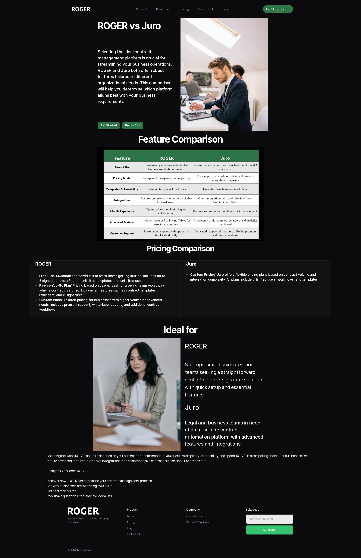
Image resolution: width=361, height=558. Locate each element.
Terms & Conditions (197, 522)
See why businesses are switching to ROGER (79, 486)
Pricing (131, 522)
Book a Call (104, 496)
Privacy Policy (194, 516)
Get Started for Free (62, 491)
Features (132, 516)
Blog (129, 528)
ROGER (105, 70)
